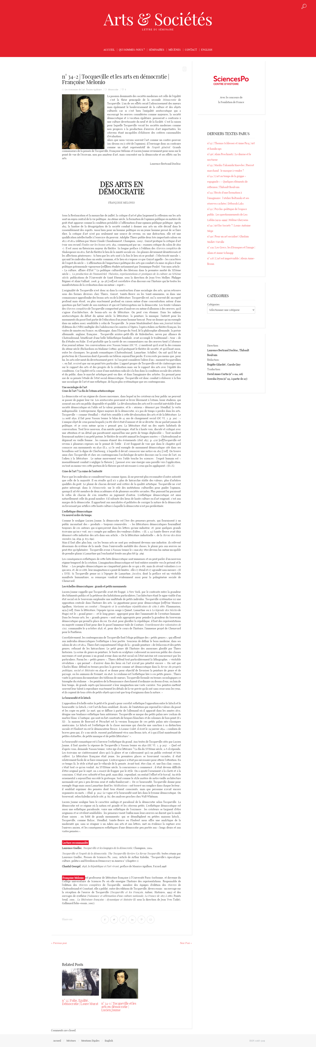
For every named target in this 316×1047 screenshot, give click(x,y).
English (206, 49)
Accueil (109, 49)
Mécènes (174, 49)
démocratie (113, 89)
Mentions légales (90, 1040)
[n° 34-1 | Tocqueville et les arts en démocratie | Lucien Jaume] (119, 984)
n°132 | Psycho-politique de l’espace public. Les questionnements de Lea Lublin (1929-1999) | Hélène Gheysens (227, 214)
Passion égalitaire (94, 89)
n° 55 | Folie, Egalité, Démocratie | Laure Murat (80, 1002)
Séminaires (156, 49)
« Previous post (59, 943)
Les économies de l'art (75, 89)
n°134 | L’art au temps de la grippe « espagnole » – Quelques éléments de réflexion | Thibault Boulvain (227, 181)
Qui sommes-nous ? (132, 49)
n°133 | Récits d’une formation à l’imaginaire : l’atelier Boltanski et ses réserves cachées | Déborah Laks (228, 198)
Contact (191, 49)
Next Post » (186, 943)
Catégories (213, 304)
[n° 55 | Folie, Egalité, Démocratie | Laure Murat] (80, 982)
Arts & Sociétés (158, 19)
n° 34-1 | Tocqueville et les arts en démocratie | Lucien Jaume (118, 1006)
